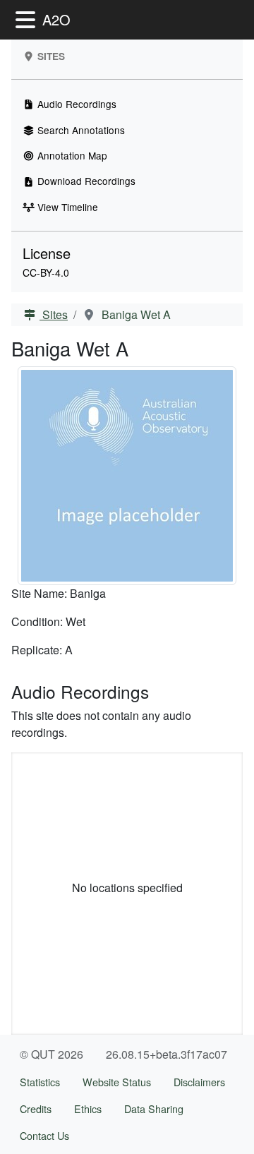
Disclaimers (199, 1081)
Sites (54, 314)
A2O (56, 19)
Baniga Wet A (135, 314)
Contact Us (44, 1135)
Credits (36, 1108)
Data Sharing (153, 1108)
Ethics (88, 1108)
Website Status (117, 1081)
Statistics (40, 1081)
